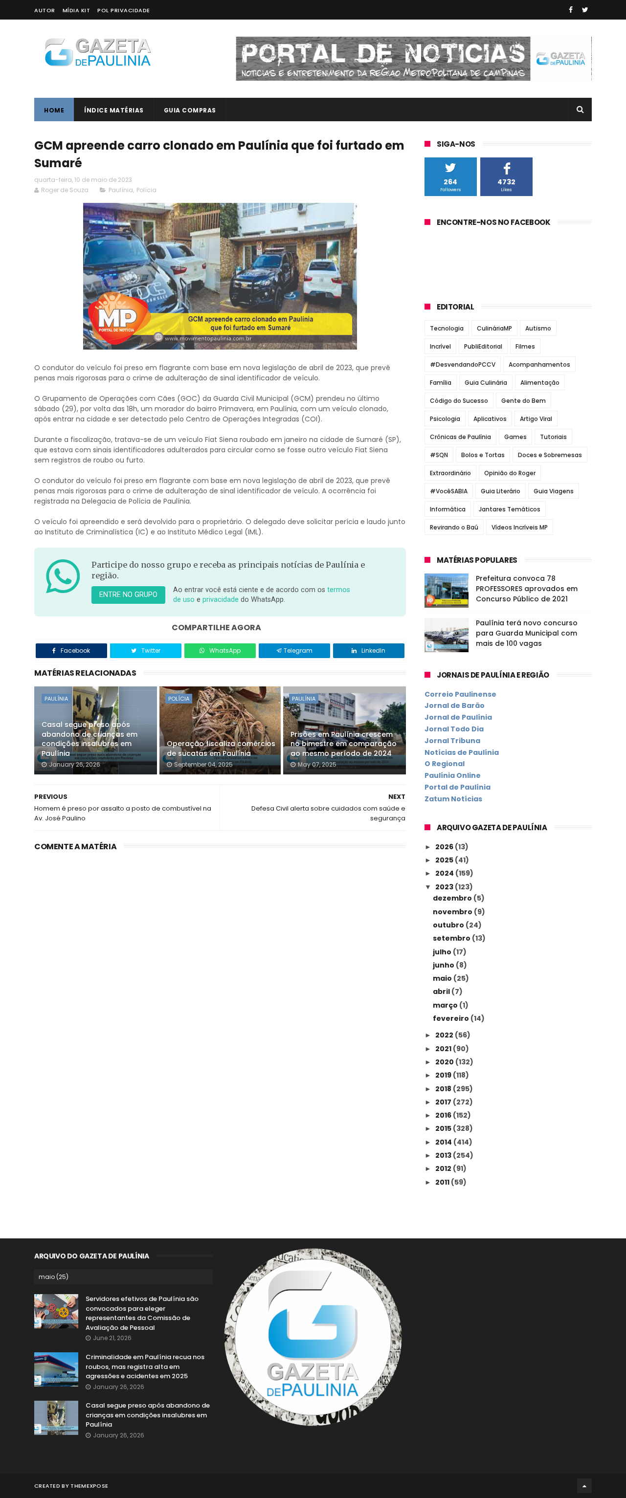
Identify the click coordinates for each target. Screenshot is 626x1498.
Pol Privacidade (123, 10)
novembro (453, 912)
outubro (449, 925)
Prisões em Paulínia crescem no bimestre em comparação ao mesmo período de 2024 (344, 743)
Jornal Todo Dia (454, 729)
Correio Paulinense (460, 694)
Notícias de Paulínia (462, 752)
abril (442, 991)
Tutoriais (553, 437)
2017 (444, 1102)
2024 (445, 873)
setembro (452, 938)
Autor (44, 10)
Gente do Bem (523, 401)
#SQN (439, 455)
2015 (444, 1128)
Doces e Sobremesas (550, 455)
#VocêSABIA (449, 491)
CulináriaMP (494, 328)
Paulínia (121, 190)
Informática (448, 509)
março (446, 1005)
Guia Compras (190, 110)
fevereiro (451, 1018)
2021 (444, 1049)
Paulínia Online (453, 775)
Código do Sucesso (459, 401)
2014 (444, 1142)
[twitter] (585, 10)
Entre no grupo (128, 595)
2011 (443, 1182)
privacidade (220, 599)
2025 (445, 860)
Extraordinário (450, 473)
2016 (444, 1115)
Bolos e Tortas (483, 455)
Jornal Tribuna (452, 741)
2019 (444, 1075)
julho (443, 952)
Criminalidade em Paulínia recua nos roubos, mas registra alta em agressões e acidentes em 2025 (145, 1366)
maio (443, 978)
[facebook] (570, 10)
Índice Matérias (114, 110)
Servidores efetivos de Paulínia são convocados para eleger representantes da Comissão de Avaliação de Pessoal (142, 1313)
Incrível (440, 346)
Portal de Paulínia (458, 787)
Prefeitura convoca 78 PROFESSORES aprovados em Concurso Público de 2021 (527, 588)
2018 (444, 1089)
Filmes (525, 346)
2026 (445, 847)
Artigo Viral (536, 419)
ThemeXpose (89, 1486)
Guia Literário (500, 491)
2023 (445, 887)
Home (54, 110)
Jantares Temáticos (509, 509)
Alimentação (539, 382)
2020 (445, 1062)
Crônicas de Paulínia (460, 437)
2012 (444, 1168)
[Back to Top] (584, 1485)
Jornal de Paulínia (458, 717)
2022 (445, 1035)
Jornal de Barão (455, 705)
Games (515, 437)
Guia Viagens (554, 491)
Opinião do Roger (510, 473)
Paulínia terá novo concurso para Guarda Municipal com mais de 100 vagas (527, 633)
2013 (444, 1155)
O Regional (445, 764)
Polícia (146, 190)
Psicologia (445, 419)
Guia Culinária (486, 382)
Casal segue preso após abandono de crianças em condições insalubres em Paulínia (89, 739)
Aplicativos (490, 419)
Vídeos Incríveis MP (520, 527)
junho (444, 965)
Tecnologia (447, 328)
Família (440, 382)
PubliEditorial (483, 346)
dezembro (453, 898)
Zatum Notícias (453, 799)
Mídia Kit (76, 10)
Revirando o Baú (454, 527)
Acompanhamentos (539, 364)
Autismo (538, 328)
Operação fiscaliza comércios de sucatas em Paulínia (221, 748)
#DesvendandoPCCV (462, 364)
